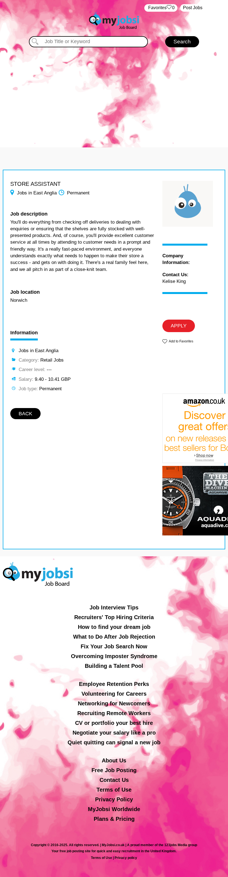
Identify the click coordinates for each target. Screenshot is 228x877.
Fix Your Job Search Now (114, 646)
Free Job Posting (114, 770)
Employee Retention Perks (114, 684)
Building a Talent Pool (114, 666)
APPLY (179, 325)
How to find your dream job (114, 627)
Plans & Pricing (114, 819)
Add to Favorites (181, 341)
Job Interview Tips (114, 607)
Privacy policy (126, 858)
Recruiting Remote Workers (114, 713)
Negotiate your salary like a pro (114, 733)
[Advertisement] (114, 95)
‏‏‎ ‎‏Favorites (161, 7)
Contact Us (114, 780)
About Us (114, 760)
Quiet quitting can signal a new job (114, 742)
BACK (25, 413)
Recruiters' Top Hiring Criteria (114, 617)
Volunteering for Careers (114, 694)
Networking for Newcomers (114, 703)
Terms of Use (114, 790)
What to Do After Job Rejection (114, 637)
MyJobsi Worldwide (114, 809)
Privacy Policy (114, 799)
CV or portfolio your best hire (114, 723)
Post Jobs (192, 7)
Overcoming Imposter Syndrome (114, 656)
